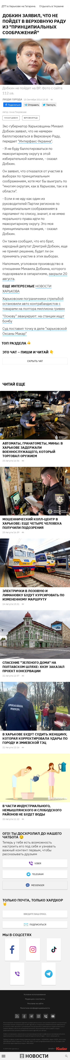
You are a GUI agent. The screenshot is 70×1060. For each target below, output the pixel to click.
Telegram (37, 874)
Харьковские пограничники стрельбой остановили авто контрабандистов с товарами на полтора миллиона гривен (33, 303)
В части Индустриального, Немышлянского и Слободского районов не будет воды (32, 810)
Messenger (37, 885)
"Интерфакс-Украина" (35, 141)
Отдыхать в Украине (51, 6)
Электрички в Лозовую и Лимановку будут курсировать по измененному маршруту (33, 595)
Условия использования (35, 994)
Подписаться (38, 924)
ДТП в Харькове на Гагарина (18, 6)
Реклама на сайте (35, 1003)
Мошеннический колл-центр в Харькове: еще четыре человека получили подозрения (32, 523)
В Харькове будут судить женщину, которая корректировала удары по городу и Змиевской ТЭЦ (35, 738)
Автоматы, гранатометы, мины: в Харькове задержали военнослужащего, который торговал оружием (32, 449)
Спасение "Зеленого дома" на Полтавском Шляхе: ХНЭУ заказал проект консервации (33, 666)
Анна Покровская (17, 112)
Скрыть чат (35, 361)
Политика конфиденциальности (35, 1008)
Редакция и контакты (35, 999)
